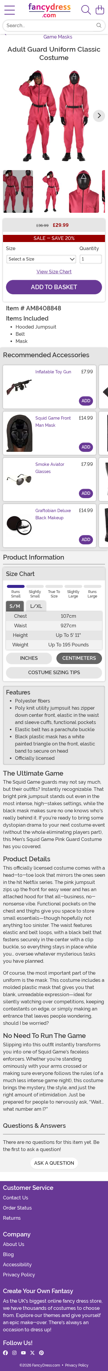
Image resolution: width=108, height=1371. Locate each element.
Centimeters (79, 658)
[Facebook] (5, 1353)
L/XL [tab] (36, 606)
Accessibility (17, 1264)
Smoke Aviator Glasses (49, 468)
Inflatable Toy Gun (53, 371)
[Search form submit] (99, 25)
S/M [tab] (15, 606)
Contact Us (15, 1198)
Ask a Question (54, 1163)
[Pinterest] (41, 1353)
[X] (32, 1353)
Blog (8, 1254)
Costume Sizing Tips (54, 672)
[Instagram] (14, 1353)
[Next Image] (99, 116)
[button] (99, 10)
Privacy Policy (19, 1275)
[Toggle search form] (86, 10)
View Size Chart (54, 272)
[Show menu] (9, 10)
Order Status (17, 1208)
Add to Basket (54, 287)
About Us (13, 1244)
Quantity (89, 248)
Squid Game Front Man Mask (53, 422)
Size (10, 248)
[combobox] (48, 25)
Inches (29, 658)
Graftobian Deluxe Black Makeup (53, 514)
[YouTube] (23, 1353)
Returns (12, 1218)
